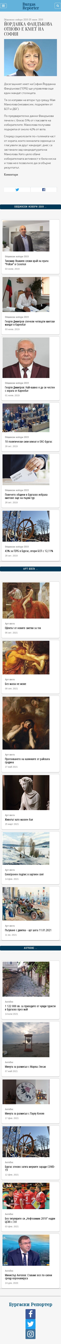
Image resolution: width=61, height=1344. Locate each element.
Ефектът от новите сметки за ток (23, 628)
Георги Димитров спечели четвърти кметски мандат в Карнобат (30, 323)
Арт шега (10, 623)
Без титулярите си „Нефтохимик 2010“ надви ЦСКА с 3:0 (30, 1220)
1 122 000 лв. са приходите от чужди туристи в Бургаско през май (30, 1007)
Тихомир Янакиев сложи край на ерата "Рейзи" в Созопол (26, 262)
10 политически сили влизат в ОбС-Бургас (28, 441)
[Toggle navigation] (3, 5)
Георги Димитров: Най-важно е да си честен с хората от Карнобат (30, 389)
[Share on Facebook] (44, 189)
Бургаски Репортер (30, 1304)
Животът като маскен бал (19, 819)
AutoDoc (9, 1002)
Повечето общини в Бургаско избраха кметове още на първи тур (26, 496)
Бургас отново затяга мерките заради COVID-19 (30, 1168)
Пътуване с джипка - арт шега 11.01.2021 (28, 930)
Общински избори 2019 (17, 256)
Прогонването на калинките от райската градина (27, 760)
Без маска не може (15, 684)
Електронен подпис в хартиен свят (24, 874)
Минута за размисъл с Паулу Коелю (24, 1113)
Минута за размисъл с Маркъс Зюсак (25, 1066)
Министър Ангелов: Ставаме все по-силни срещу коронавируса (28, 1276)
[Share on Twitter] (17, 189)
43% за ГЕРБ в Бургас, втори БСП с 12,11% (29, 551)
